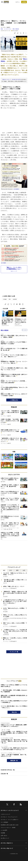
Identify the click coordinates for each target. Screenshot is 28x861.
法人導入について (5, 838)
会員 (24, 570)
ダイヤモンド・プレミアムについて (9, 817)
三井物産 (5, 299)
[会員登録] (24, 2)
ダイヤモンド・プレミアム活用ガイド (9, 819)
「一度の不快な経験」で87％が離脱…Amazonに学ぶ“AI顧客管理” (14, 691)
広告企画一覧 (4, 773)
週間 (17, 570)
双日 (10, 299)
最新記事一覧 (14, 760)
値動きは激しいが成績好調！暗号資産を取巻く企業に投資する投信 (14, 696)
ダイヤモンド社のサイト (7, 843)
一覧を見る (14, 712)
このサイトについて (5, 814)
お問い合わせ (4, 835)
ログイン (18, 2)
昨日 (10, 570)
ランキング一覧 (14, 652)
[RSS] (21, 805)
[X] (7, 805)
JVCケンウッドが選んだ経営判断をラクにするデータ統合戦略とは (14, 701)
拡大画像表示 (16, 189)
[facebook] (14, 805)
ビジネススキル (7, 29)
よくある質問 (4, 830)
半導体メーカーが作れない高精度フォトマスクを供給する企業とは (14, 685)
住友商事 (15, 299)
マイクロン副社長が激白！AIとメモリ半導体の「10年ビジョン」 (14, 706)
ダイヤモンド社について (7, 848)
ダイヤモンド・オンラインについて (10, 810)
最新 (4, 570)
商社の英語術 (16, 29)
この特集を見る (14, 400)
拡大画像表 (3, 262)
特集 (2, 29)
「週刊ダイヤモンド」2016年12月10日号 (11, 79)
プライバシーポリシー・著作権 (8, 827)
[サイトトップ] (6, 2)
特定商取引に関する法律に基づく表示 (9, 825)
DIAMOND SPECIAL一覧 (8, 770)
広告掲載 (3, 833)
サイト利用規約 (4, 822)
